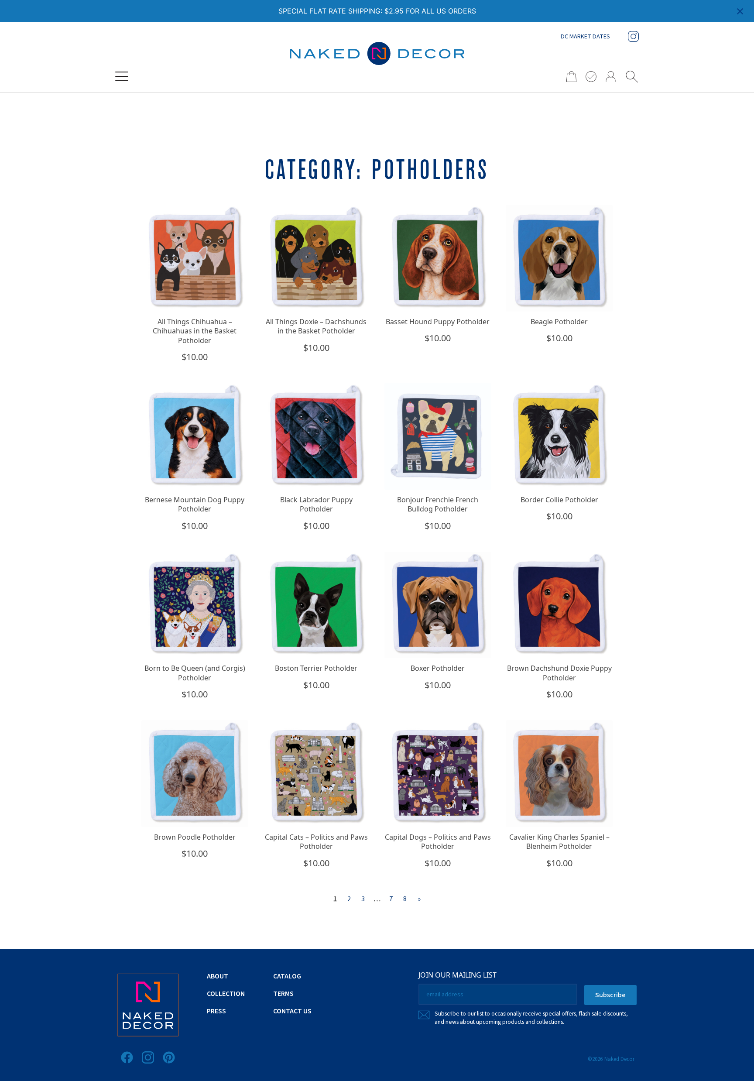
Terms (283, 994)
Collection (226, 994)
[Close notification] (740, 11)
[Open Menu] (121, 76)
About (217, 976)
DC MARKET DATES (585, 36)
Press (216, 1011)
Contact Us (292, 1011)
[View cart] (568, 76)
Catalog (287, 976)
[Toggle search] (631, 76)
